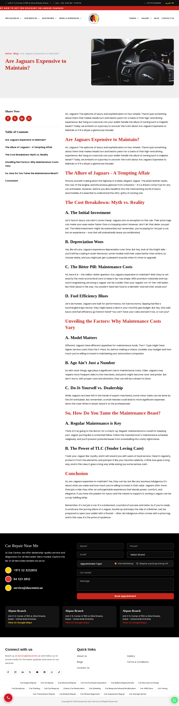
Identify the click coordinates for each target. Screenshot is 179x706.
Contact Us (168, 18)
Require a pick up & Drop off (154, 563)
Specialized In (12, 18)
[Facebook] (8, 672)
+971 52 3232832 (153, 3)
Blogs (80, 662)
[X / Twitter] (30, 672)
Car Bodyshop (18, 688)
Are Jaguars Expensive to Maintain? (25, 139)
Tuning (133, 18)
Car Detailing (95, 688)
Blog (156, 18)
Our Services (30, 18)
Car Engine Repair (28, 682)
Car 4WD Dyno (146, 688)
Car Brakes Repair (67, 694)
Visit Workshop (125, 563)
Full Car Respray (51, 688)
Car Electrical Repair (67, 682)
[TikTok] (59, 672)
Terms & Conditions (138, 662)
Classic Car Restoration (74, 688)
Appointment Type (91, 563)
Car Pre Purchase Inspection (94, 682)
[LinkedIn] (23, 672)
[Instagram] (15, 672)
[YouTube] (37, 672)
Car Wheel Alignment (90, 694)
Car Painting (34, 688)
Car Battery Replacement (122, 682)
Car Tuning (162, 688)
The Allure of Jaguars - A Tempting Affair (28, 147)
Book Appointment (125, 596)
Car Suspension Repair (114, 694)
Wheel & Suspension (69, 18)
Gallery (145, 18)
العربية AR (169, 3)
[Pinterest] (44, 672)
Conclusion (11, 180)
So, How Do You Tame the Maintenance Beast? (31, 173)
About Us (82, 656)
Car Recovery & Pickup (148, 682)
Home (8, 53)
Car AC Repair (47, 682)
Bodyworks (48, 18)
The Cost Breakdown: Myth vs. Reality (26, 154)
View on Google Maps (20, 622)
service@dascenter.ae (29, 655)
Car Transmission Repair (44, 694)
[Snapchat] (52, 672)
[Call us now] (8, 698)
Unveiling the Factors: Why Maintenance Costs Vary (31, 164)
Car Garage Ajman (137, 694)
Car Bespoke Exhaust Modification (120, 688)
